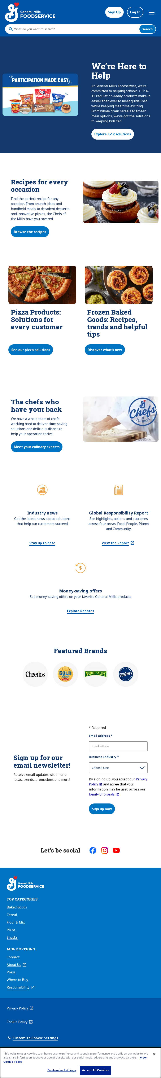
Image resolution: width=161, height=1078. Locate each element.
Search (147, 29)
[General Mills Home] (25, 884)
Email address (101, 736)
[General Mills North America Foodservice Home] (30, 12)
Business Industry (104, 757)
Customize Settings (61, 1070)
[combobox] (75, 29)
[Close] (154, 1054)
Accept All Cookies (95, 1070)
